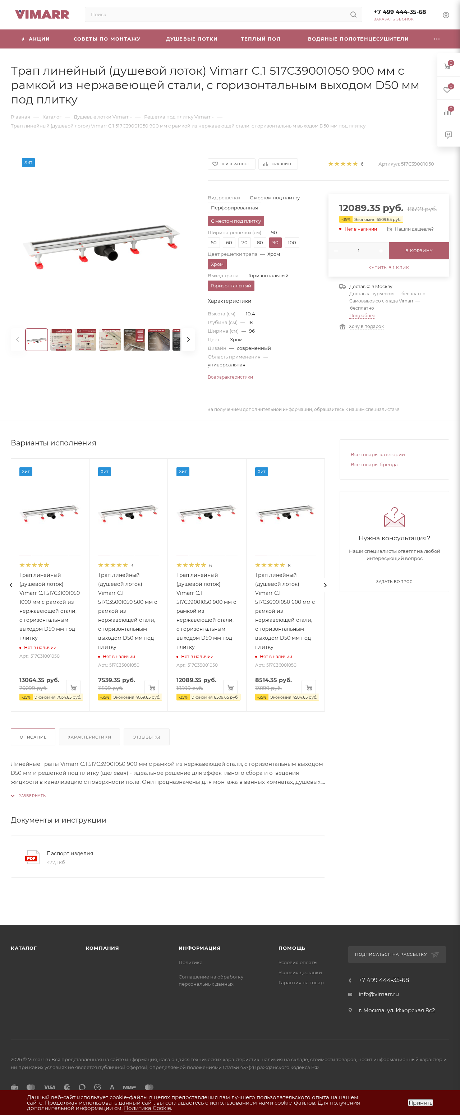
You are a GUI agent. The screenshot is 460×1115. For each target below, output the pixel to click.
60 (229, 242)
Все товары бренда (374, 464)
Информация (200, 948)
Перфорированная (234, 207)
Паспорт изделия (70, 853)
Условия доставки (300, 972)
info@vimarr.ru (379, 994)
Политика (191, 962)
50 (214, 242)
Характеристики (89, 737)
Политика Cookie (147, 1108)
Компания (102, 948)
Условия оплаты (298, 962)
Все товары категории (378, 454)
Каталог (24, 948)
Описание (33, 737)
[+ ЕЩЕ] (437, 38)
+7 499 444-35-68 (400, 12)
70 (245, 242)
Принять (420, 1102)
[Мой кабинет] (446, 15)
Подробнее (362, 315)
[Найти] (353, 14)
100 (292, 242)
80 (260, 242)
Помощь (292, 948)
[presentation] (11, 585)
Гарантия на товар (301, 982)
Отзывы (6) (147, 737)
